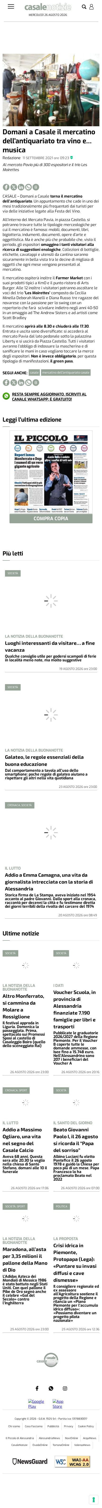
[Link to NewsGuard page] (31, 1462)
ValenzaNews (82, 1445)
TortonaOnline (61, 1445)
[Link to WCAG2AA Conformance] (70, 1462)
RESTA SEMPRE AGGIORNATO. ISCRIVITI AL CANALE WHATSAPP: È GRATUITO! (49, 397)
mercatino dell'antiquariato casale (65, 372)
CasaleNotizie (19, 1445)
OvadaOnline (40, 1445)
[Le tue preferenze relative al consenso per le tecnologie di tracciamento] (93, 1499)
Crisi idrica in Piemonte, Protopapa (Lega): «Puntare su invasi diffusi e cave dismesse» (75, 1262)
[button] (84, 7)
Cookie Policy (86, 1426)
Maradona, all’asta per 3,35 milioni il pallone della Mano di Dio (25, 1259)
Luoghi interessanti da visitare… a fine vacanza (50, 646)
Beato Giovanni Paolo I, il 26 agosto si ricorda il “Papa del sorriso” (75, 1139)
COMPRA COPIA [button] (51, 518)
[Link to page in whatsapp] (28, 187)
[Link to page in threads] (35, 187)
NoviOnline (71, 1438)
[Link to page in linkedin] (21, 187)
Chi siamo (14, 1426)
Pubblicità (53, 1426)
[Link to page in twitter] (13, 187)
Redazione (12, 157)
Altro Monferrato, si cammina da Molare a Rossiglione (23, 1006)
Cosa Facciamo (33, 1426)
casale (34, 372)
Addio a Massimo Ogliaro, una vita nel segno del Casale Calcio (22, 1139)
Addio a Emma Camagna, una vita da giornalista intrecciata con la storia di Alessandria (49, 881)
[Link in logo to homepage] (48, 7)
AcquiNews (89, 1438)
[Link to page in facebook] (6, 187)
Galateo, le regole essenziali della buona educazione (44, 760)
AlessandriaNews (49, 1438)
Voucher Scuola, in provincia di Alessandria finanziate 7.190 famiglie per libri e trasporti (74, 1009)
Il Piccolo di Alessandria (20, 1438)
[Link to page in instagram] (65, 1388)
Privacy (68, 1426)
